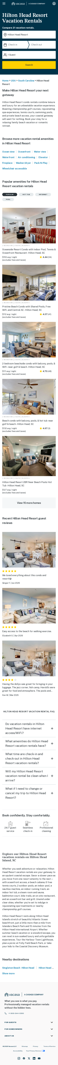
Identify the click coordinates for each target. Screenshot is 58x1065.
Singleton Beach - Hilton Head (18, 968)
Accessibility (18, 1051)
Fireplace (7, 163)
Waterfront (8, 157)
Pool (8, 199)
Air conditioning (26, 157)
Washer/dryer (23, 163)
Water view (40, 151)
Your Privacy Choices (33, 1051)
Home (5, 80)
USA (13, 80)
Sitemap (25, 1046)
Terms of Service (49, 1046)
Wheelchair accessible (14, 168)
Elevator (43, 157)
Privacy (35, 1046)
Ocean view (8, 151)
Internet (43, 194)
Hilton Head (45, 968)
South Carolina (26, 80)
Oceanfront (24, 151)
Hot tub (26, 194)
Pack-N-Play (40, 163)
